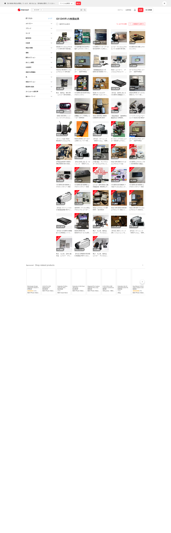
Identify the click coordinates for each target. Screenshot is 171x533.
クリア (50, 18)
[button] (41, 10)
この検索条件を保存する (137, 24)
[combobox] (58, 10)
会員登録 (128, 10)
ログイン (120, 10)
